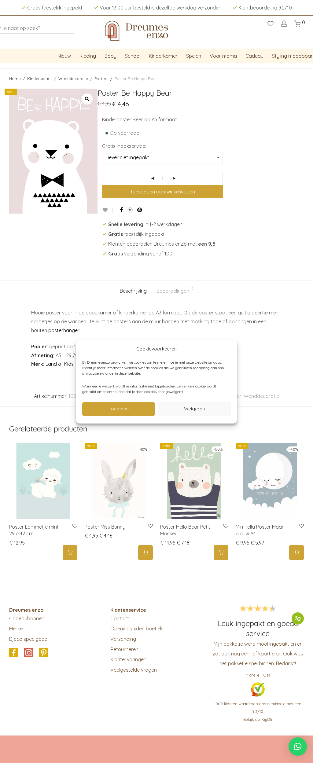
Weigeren (194, 409)
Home (15, 78)
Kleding (87, 56)
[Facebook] (121, 210)
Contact (119, 618)
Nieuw (64, 56)
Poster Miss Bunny (105, 527)
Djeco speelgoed (28, 639)
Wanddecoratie (73, 78)
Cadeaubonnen (26, 618)
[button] (70, 552)
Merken (17, 628)
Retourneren (124, 649)
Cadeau (254, 56)
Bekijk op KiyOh (257, 719)
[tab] (133, 291)
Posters (101, 78)
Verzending (123, 639)
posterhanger (63, 330)
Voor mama (223, 56)
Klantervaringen (128, 659)
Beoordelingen (174, 290)
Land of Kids (60, 364)
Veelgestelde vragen (133, 670)
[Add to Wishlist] (107, 210)
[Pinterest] (140, 210)
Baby (110, 56)
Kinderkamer (163, 56)
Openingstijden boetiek (136, 628)
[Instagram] (130, 210)
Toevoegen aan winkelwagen (162, 192)
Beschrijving (133, 291)
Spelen (193, 56)
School (132, 56)
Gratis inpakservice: (124, 146)
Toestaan (119, 409)
